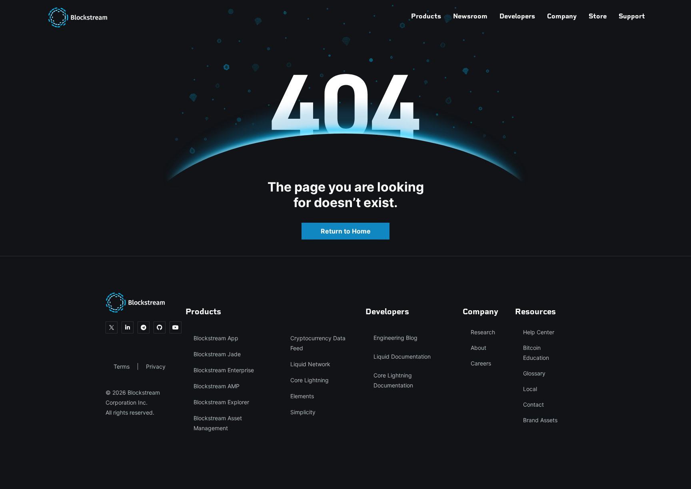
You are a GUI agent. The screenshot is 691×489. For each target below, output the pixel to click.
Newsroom (470, 16)
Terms (122, 366)
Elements (302, 396)
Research (483, 332)
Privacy (156, 366)
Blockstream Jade (217, 354)
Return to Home (346, 231)
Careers (481, 363)
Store (598, 16)
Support (632, 16)
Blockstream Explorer (221, 402)
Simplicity (303, 412)
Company (562, 16)
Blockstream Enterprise (224, 370)
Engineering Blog (395, 337)
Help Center (538, 332)
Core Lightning (309, 380)
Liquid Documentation (402, 356)
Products (426, 16)
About (478, 347)
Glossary (534, 373)
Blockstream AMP (217, 386)
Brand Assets (540, 420)
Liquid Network (310, 364)
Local (530, 388)
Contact (533, 404)
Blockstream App (216, 338)
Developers (517, 16)
